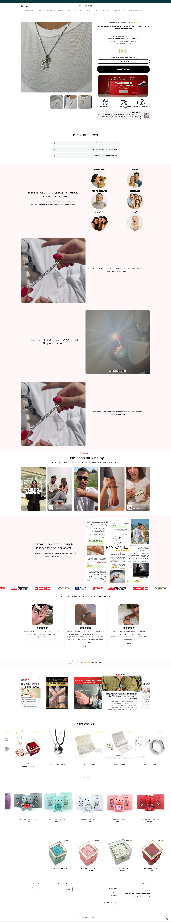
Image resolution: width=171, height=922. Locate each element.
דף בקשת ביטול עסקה (110, 902)
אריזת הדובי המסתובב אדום (150, 819)
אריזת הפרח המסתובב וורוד (89, 868)
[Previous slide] (88, 715)
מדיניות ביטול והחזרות (110, 899)
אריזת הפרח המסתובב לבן (120, 868)
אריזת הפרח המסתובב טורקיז (58, 868)
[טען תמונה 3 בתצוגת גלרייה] (56, 102)
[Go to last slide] (153, 627)
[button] (147, 5)
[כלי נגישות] (167, 919)
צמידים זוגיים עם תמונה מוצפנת (150, 762)
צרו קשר (114, 892)
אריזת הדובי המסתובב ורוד (119, 819)
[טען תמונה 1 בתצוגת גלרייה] (84, 102)
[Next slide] (18, 627)
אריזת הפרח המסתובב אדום (151, 868)
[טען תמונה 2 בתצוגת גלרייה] (70, 102)
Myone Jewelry (79, 917)
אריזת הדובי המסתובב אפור (27, 819)
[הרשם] (34, 889)
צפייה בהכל (85, 777)
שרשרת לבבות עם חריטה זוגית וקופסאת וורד (27, 762)
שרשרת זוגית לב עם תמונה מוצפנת (58, 762)
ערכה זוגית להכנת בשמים (89, 762)
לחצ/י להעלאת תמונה (123, 61)
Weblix (90, 917)
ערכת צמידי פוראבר (119, 762)
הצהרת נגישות (112, 906)
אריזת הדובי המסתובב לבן (89, 819)
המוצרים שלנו (112, 888)
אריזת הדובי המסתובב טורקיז (58, 819)
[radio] (121, 51)
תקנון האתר (113, 895)
